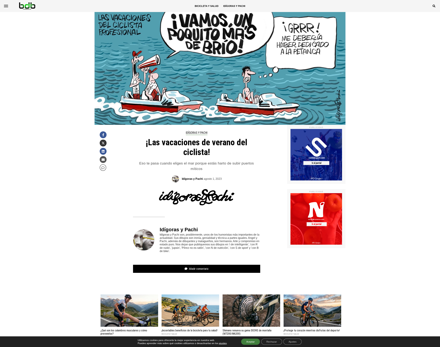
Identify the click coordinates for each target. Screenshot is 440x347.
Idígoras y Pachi (234, 6)
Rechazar (271, 341)
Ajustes (292, 341)
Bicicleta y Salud (206, 6)
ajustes (223, 343)
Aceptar (250, 341)
